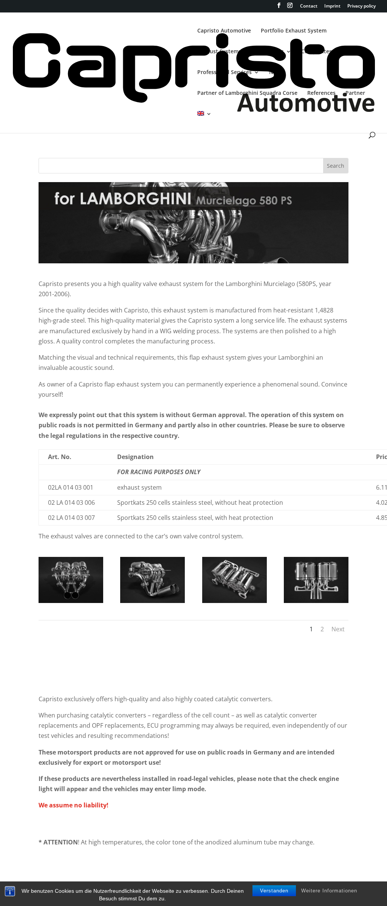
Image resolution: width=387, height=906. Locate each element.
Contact (308, 6)
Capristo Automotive (224, 31)
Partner (355, 93)
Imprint (332, 6)
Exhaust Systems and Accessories (240, 52)
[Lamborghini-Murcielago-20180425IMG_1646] (152, 579)
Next (338, 629)
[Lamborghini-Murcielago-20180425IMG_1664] (316, 579)
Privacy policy (361, 6)
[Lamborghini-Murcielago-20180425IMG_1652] (234, 579)
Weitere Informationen (329, 891)
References (321, 93)
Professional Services (224, 73)
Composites (316, 52)
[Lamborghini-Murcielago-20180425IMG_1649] (71, 579)
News (276, 73)
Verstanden (274, 891)
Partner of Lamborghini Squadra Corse (247, 93)
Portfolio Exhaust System (294, 31)
